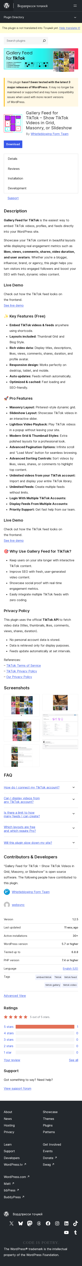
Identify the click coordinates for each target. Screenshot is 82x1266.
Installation (15, 178)
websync (18, 905)
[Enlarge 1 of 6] (34, 699)
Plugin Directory (14, 17)
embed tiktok (43, 977)
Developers (12, 1158)
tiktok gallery (53, 985)
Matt (9, 1184)
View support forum (17, 1088)
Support (13, 198)
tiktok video (70, 985)
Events (48, 1151)
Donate (50, 1158)
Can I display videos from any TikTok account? (22, 800)
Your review (12, 1060)
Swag (49, 1164)
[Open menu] (76, 5)
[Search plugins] (44, 40)
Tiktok (58, 977)
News (8, 1119)
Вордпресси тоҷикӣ (28, 1214)
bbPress (11, 1190)
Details (12, 159)
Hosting (9, 1125)
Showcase (50, 1112)
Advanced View (15, 996)
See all (73, 1060)
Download (13, 144)
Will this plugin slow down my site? (28, 843)
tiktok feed (70, 977)
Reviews (14, 169)
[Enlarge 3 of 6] (34, 750)
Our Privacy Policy (19, 677)
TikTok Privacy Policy (21, 671)
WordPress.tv (15, 1164)
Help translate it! (69, 28)
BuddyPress (14, 1197)
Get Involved (52, 1144)
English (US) (70, 968)
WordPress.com (17, 1177)
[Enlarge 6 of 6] (73, 744)
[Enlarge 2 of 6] (34, 724)
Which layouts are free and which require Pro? (20, 828)
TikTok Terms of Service (23, 665)
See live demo (14, 305)
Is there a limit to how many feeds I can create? (22, 814)
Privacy (9, 1132)
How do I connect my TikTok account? (31, 787)
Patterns (49, 1132)
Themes (48, 1119)
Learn (8, 1144)
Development (17, 188)
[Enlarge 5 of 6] (73, 719)
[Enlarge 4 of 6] (73, 699)
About (8, 1112)
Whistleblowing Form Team (49, 134)
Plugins (48, 1125)
